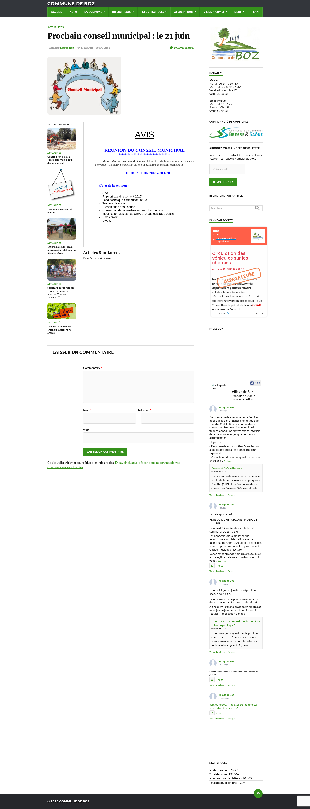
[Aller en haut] (258, 793)
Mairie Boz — (68, 47)
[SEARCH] (257, 208)
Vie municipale (213, 11)
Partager (231, 495)
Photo (219, 565)
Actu (73, 11)
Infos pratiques (152, 11)
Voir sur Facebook (217, 495)
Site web (112, 420)
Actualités (55, 27)
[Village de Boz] (220, 386)
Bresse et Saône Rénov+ (226, 468)
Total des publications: (223, 782)
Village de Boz (226, 407)
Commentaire (92, 367)
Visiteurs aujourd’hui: (223, 769)
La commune (93, 11)
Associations (183, 11)
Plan (255, 11)
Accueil (56, 11)
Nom (87, 410)
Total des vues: (219, 774)
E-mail (146, 410)
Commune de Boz (71, 3)
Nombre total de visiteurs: (226, 778)
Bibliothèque (121, 11)
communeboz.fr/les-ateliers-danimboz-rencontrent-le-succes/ (233, 706)
